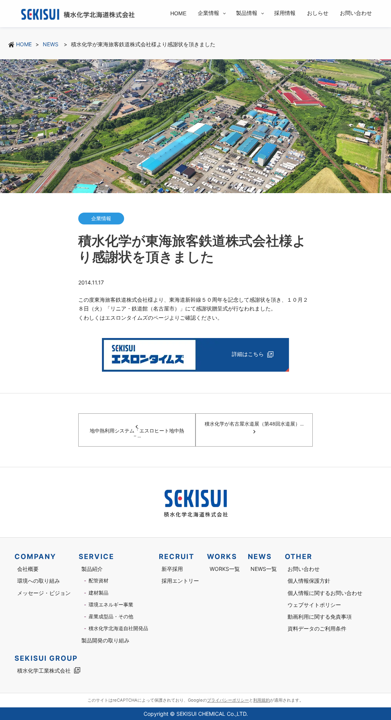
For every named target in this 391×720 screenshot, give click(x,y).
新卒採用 (172, 569)
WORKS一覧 (225, 569)
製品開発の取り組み (105, 640)
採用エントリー (180, 580)
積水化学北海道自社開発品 (118, 628)
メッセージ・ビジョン (44, 593)
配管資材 (98, 580)
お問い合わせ (304, 569)
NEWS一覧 (263, 569)
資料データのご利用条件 (317, 628)
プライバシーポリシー (228, 700)
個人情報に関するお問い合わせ (325, 593)
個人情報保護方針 (309, 580)
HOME (24, 44)
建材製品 (98, 593)
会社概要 (28, 569)
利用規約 (261, 700)
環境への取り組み (38, 580)
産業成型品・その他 (111, 616)
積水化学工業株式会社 (44, 670)
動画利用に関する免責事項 (320, 616)
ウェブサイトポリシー (314, 604)
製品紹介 (92, 569)
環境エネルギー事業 (111, 605)
